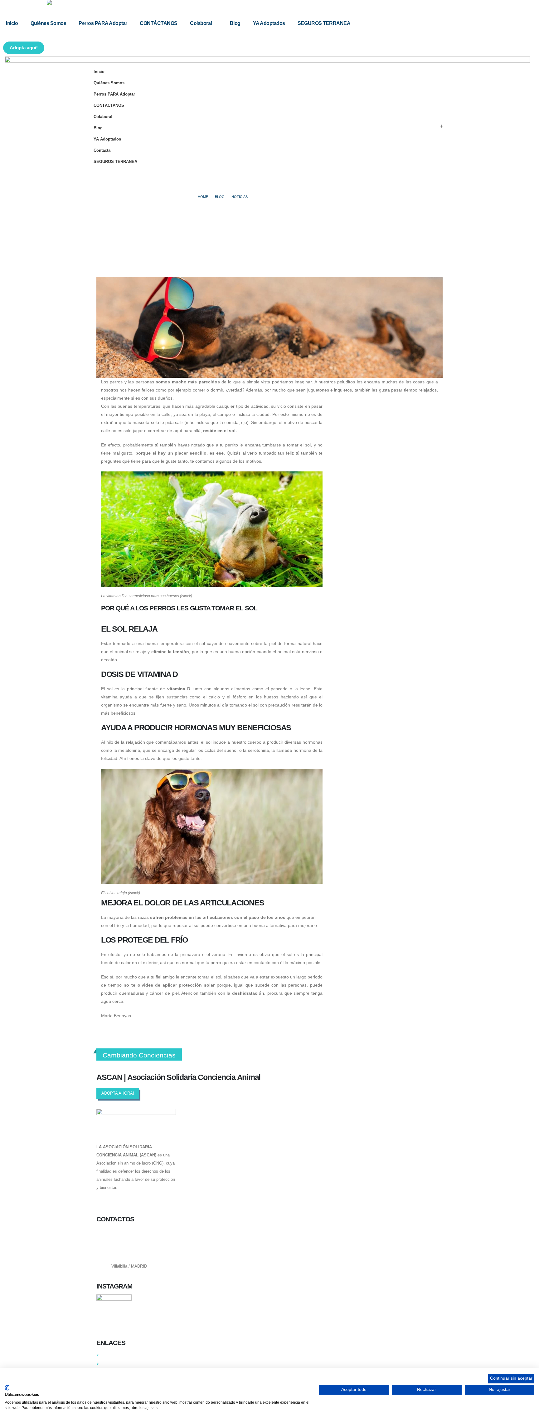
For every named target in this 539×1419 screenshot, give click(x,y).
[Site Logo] (86, 2)
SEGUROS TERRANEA (324, 23)
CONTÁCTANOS (158, 23)
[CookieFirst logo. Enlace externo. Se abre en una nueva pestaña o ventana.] (7, 1388)
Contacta (102, 150)
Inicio (12, 23)
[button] (3, 58)
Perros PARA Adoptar (103, 23)
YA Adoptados (269, 23)
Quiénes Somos (48, 23)
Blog (235, 23)
